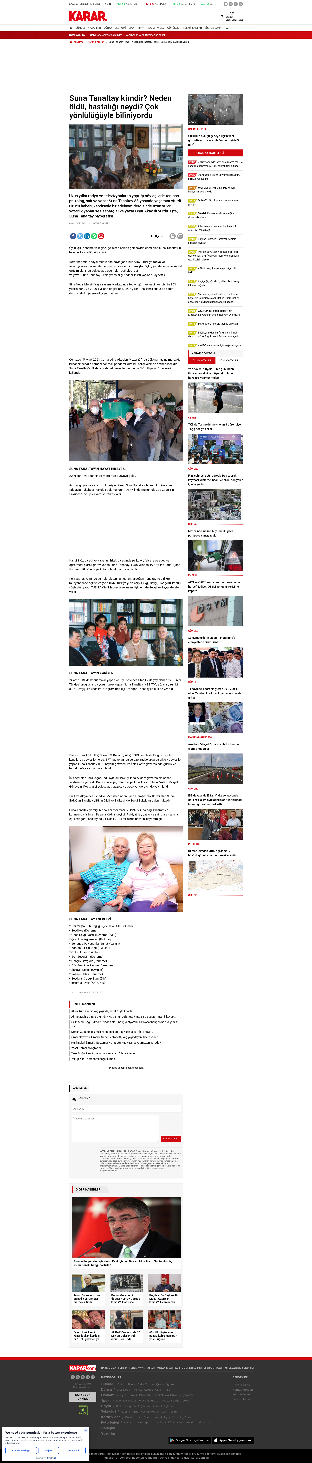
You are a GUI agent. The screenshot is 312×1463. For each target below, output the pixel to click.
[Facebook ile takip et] (236, 4)
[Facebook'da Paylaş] (73, 236)
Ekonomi (120, 27)
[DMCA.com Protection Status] (83, 1410)
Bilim (174, 1412)
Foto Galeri (110, 1422)
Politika (121, 1384)
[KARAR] (88, 16)
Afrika (166, 1390)
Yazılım (164, 1412)
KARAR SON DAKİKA (83, 1397)
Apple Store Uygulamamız (236, 1440)
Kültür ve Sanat (174, 1422)
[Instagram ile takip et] (93, 1377)
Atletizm (155, 1400)
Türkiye (150, 1384)
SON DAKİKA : (77, 35)
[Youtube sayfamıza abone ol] (83, 1377)
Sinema (148, 1417)
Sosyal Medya (150, 1412)
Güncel (80, 27)
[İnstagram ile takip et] (231, 4)
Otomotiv (145, 1395)
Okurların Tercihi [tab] (202, 360)
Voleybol (143, 1400)
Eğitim (170, 1384)
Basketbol (129, 1400)
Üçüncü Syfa (136, 1384)
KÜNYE (133, 1368)
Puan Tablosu (241, 1394)
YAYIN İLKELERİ (146, 1368)
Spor (132, 27)
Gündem (130, 1417)
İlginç (167, 1417)
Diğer (186, 1400)
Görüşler (173, 27)
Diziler (120, 1406)
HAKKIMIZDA (108, 1368)
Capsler (138, 1422)
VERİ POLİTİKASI (213, 1368)
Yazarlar (94, 27)
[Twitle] (80, 236)
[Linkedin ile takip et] (88, 1377)
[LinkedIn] (87, 236)
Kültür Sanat (213, 27)
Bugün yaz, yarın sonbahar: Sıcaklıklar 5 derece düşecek (121, 35)
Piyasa (124, 1395)
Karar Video (156, 27)
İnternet (134, 1412)
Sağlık (141, 1406)
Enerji (156, 1395)
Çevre (160, 1384)
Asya (158, 1390)
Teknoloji (108, 1411)
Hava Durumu (241, 1385)
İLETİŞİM (122, 1368)
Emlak (133, 1395)
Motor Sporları (172, 1400)
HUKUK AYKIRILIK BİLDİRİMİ (239, 1368)
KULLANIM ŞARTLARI (168, 1368)
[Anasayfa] (71, 28)
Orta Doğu (123, 1390)
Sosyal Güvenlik (171, 1395)
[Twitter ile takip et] (241, 4)
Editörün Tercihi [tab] (229, 360)
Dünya (108, 27)
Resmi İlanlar (192, 27)
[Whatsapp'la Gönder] (94, 236)
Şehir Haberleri (242, 1399)
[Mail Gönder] (101, 236)
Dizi (140, 1417)
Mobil (124, 1412)
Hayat (142, 27)
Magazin (130, 1406)
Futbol (117, 1400)
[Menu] (226, 28)
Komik (158, 1417)
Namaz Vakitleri (243, 1390)
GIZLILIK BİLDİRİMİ (192, 1368)
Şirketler (188, 1395)
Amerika (137, 1390)
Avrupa (148, 1390)
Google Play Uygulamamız (192, 1440)
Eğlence (169, 1406)
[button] (151, 236)
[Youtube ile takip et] (226, 4)
